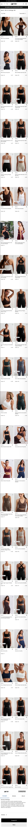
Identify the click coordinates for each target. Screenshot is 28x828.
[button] (24, 578)
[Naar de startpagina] (14, 4)
